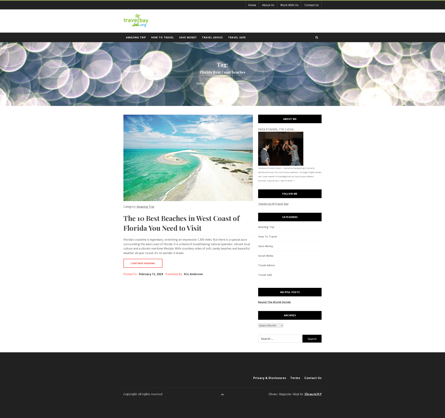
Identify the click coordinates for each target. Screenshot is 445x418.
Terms (295, 378)
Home (252, 5)
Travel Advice (212, 37)
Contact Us (312, 5)
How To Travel (162, 37)
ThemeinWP (313, 394)
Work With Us (289, 5)
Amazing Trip (136, 37)
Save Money (188, 37)
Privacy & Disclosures (269, 378)
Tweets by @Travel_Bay (273, 203)
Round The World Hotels (274, 302)
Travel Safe (237, 37)
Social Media (265, 255)
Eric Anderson (193, 274)
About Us (268, 5)
